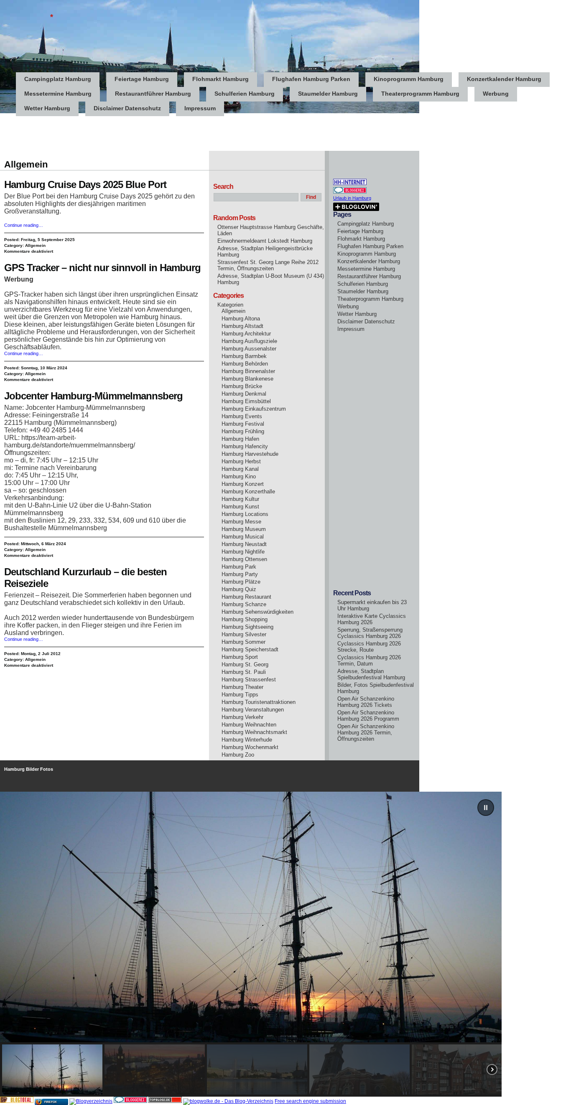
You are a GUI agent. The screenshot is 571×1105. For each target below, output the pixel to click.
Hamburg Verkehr (242, 717)
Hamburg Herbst (241, 461)
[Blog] (90, 1101)
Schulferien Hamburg (244, 93)
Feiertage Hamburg (142, 79)
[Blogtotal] (16, 1101)
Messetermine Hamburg (58, 93)
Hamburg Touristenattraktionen (259, 702)
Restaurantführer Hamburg (153, 93)
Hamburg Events (242, 416)
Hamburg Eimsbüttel (246, 401)
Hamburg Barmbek (244, 356)
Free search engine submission (310, 1101)
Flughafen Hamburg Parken (311, 79)
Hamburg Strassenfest (249, 679)
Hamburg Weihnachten (249, 724)
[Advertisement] (152, 132)
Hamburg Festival (243, 424)
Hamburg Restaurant (246, 597)
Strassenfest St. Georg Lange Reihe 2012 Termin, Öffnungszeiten (268, 265)
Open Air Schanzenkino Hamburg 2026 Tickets (365, 702)
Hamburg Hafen (240, 439)
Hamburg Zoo (238, 755)
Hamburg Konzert (243, 484)
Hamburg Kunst (240, 506)
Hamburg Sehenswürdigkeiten (257, 612)
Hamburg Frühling (243, 431)
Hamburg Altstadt (242, 326)
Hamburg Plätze (241, 582)
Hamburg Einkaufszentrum (254, 409)
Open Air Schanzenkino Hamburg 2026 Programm (368, 715)
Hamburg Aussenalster (249, 348)
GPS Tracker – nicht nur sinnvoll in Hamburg (102, 267)
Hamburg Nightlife (243, 552)
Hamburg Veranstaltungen (253, 709)
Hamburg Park (239, 567)
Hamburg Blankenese (247, 379)
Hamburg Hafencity (245, 446)
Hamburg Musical (243, 536)
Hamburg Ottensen (244, 559)
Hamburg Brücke (242, 386)
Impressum (200, 108)
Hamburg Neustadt (244, 544)
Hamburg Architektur (246, 333)
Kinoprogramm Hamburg (409, 79)
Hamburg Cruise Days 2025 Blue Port (85, 184)
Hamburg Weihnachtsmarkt (254, 732)
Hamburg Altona (241, 318)
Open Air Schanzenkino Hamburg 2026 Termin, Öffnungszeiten (365, 732)
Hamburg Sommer (243, 642)
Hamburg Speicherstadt (250, 649)
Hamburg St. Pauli (244, 672)
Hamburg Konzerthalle (248, 491)
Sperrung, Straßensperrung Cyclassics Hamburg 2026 (370, 633)
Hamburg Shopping (245, 619)
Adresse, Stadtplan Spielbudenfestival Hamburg (371, 674)
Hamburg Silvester (244, 634)
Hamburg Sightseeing (247, 627)
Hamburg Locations (245, 514)
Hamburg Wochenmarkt (250, 747)
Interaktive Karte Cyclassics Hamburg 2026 (371, 619)
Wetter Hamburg (47, 108)
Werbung (496, 93)
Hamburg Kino (239, 476)
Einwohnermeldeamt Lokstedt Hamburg (264, 241)
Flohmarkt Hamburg (220, 79)
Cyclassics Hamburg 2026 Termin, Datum (369, 660)
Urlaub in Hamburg (352, 198)
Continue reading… (23, 225)
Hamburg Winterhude (247, 740)
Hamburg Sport (240, 657)
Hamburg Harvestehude (250, 454)
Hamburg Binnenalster (248, 371)
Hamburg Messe (241, 521)
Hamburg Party (240, 574)
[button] (485, 807)
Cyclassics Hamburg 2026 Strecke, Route (369, 646)
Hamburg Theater (242, 687)
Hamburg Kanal (240, 469)
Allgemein (35, 245)
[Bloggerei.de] (130, 1101)
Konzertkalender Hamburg (504, 79)
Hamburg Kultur (240, 499)
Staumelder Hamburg (328, 93)
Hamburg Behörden (245, 364)
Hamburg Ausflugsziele (249, 341)
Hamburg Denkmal (244, 394)
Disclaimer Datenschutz (127, 108)
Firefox (50, 1101)
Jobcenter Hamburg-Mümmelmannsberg (93, 395)
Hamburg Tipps (240, 694)
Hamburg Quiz (239, 589)
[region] (285, 944)
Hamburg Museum (244, 529)
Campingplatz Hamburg (57, 79)
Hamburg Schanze (244, 604)
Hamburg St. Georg (245, 664)
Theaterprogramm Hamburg (420, 93)
